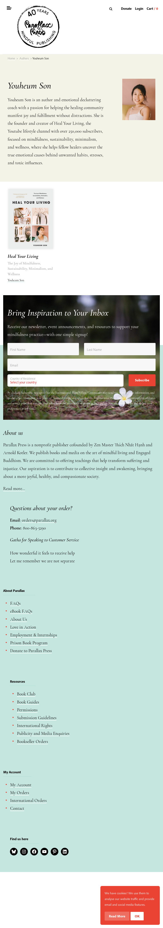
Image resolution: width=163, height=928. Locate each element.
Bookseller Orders (32, 741)
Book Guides (28, 702)
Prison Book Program (29, 643)
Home (11, 58)
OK (137, 916)
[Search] (111, 8)
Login (139, 8)
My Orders (19, 792)
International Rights (34, 725)
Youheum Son (16, 280)
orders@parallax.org (39, 520)
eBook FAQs (21, 611)
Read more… (14, 488)
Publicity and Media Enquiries (43, 733)
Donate (126, 8)
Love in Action (23, 627)
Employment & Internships (33, 635)
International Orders (28, 800)
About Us (18, 619)
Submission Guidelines (36, 717)
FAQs (15, 603)
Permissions (27, 710)
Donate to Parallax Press (31, 650)
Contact (17, 808)
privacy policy (99, 403)
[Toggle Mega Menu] (9, 8)
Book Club (26, 694)
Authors (24, 58)
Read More (117, 916)
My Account (20, 785)
